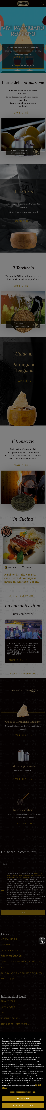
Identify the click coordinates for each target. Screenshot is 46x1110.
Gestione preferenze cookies (23, 1092)
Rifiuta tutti (23, 1099)
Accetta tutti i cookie (23, 1105)
